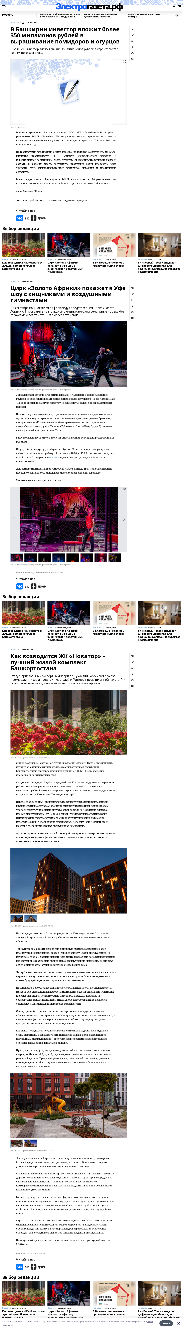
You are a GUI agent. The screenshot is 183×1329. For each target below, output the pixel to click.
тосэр (25, 200)
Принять (166, 1323)
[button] (124, 519)
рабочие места (37, 200)
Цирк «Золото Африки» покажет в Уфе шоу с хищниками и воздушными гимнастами (59, 15)
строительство (54, 200)
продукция (82, 200)
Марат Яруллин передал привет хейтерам (144, 15)
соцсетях (53, 457)
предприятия (69, 200)
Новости (14, 22)
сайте (32, 457)
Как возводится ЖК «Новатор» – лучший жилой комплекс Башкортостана (100, 15)
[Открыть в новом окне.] (22, 218)
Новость (7, 14)
